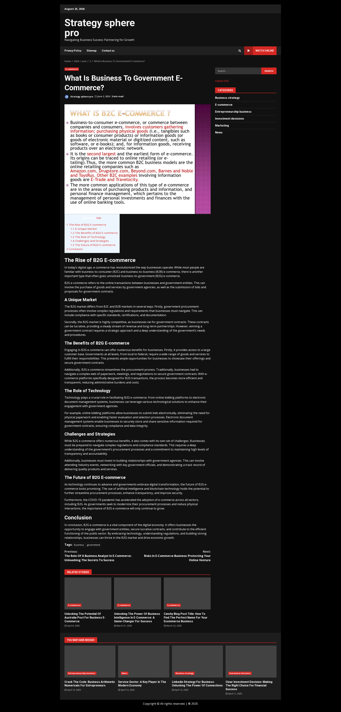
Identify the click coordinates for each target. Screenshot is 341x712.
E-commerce (72, 69)
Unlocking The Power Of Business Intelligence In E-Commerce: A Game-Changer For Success (137, 593)
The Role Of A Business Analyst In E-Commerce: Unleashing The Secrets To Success (97, 556)
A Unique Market (84, 228)
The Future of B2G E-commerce (93, 245)
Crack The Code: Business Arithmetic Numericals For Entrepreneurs (89, 662)
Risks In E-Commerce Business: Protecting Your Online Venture (177, 556)
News (219, 132)
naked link (222, 81)
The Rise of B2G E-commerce (86, 224)
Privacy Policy (72, 50)
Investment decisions (229, 118)
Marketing (222, 125)
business (79, 544)
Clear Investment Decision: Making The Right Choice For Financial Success (251, 662)
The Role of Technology (88, 237)
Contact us (108, 50)
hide (98, 218)
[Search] (240, 50)
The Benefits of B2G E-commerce (94, 233)
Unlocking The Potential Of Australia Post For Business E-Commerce (87, 593)
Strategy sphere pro (99, 28)
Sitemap (91, 50)
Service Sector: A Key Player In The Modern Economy (143, 662)
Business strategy (227, 97)
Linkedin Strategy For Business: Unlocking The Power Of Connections (197, 662)
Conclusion (74, 249)
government (93, 544)
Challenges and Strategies (90, 241)
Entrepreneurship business (233, 111)
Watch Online (265, 50)
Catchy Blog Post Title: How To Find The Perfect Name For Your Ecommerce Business (187, 593)
